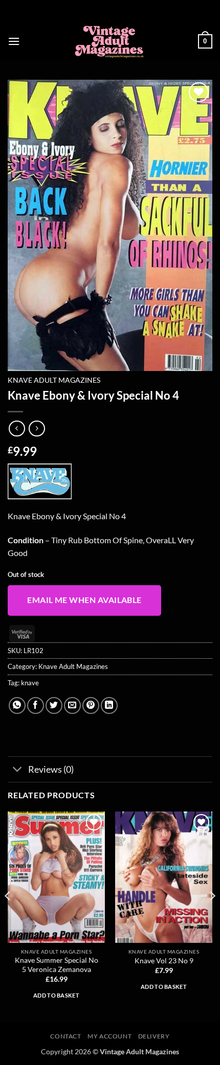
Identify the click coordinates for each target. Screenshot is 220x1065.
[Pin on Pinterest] (90, 705)
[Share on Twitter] (54, 705)
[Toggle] (18, 770)
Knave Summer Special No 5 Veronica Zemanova (56, 965)
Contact (65, 1036)
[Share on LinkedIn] (109, 705)
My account (109, 1036)
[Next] (212, 916)
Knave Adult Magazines (54, 380)
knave (30, 683)
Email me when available (84, 600)
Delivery (154, 1036)
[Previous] (8, 916)
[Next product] (17, 428)
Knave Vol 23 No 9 (164, 961)
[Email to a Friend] (72, 705)
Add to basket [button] (56, 995)
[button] (14, 41)
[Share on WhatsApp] (17, 705)
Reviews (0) (51, 769)
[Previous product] (37, 428)
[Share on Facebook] (35, 705)
